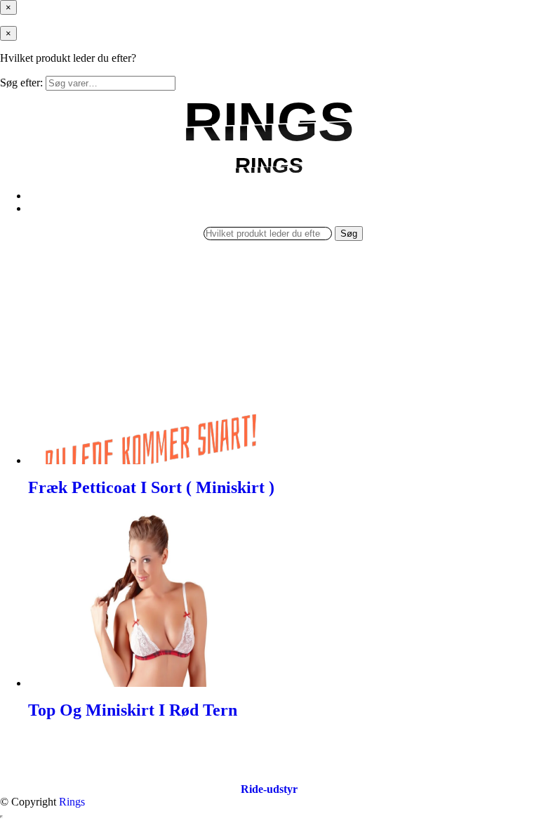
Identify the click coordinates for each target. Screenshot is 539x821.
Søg (348, 233)
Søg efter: (21, 82)
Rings (72, 802)
